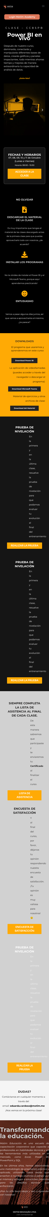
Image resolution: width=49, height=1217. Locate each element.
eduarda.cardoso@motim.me (27, 1106)
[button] (43, 6)
